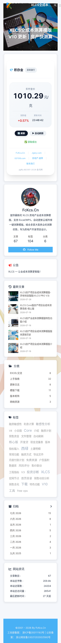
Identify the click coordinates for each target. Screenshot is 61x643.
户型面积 (44, 460)
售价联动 (37, 465)
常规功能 (14, 454)
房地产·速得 (37, 158)
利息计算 (29, 424)
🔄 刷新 (21, 133)
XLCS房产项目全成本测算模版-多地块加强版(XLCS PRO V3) (35, 294)
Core (28, 430)
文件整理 (26, 436)
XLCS (45, 472)
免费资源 (31, 460)
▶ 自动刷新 (38, 133)
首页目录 (26, 478)
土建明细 (35, 448)
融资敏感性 (15, 424)
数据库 (13, 465)
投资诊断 (33, 472)
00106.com (20, 158)
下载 (24, 484)
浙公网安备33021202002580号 (33, 637)
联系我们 (30, 163)
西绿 (24, 448)
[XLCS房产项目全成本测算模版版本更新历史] (13, 335)
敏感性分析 (43, 424)
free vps (22, 490)
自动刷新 (38, 436)
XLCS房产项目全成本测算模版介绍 (36, 346)
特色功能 (35, 484)
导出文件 (38, 454)
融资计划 (46, 430)
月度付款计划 (16, 460)
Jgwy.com (37, 153)
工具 (12, 490)
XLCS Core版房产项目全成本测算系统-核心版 (36, 307)
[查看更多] (51, 506)
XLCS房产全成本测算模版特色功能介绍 (36, 320)
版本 (47, 442)
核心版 (13, 442)
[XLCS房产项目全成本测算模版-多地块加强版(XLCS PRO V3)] (13, 296)
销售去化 (14, 484)
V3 (23, 472)
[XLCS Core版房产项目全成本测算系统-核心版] (13, 309)
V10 (45, 484)
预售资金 (14, 436)
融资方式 (26, 454)
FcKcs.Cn (20, 153)
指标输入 (14, 448)
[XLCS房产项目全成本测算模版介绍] (13, 348)
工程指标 (14, 472)
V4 (10, 430)
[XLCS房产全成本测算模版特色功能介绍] (13, 322)
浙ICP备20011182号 (33, 632)
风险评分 (24, 465)
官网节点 (14, 478)
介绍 (36, 430)
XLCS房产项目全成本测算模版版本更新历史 (36, 333)
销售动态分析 (41, 478)
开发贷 (24, 442)
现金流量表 (36, 442)
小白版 (18, 430)
